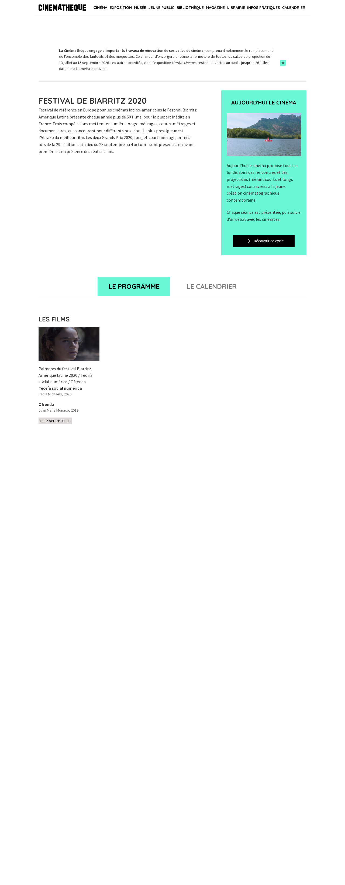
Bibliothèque (190, 7)
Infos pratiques (263, 7)
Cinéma (100, 7)
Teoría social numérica (60, 388)
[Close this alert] (283, 63)
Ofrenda (46, 404)
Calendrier (293, 7)
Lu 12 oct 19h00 (55, 420)
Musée (140, 7)
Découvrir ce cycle (269, 240)
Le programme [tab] (134, 286)
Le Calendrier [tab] (212, 286)
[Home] (62, 8)
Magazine (215, 7)
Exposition (121, 7)
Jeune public (161, 7)
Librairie (236, 7)
